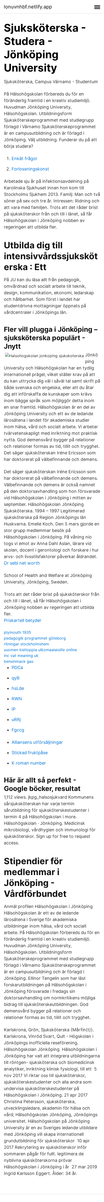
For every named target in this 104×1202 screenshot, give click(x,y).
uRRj (16, 719)
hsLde (18, 688)
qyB (16, 677)
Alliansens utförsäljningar (37, 742)
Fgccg (18, 729)
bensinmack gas (18, 661)
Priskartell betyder (22, 620)
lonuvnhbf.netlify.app (28, 6)
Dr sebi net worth (22, 563)
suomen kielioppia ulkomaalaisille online (40, 649)
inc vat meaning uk (21, 655)
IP (13, 709)
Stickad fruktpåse (30, 752)
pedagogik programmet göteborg (35, 638)
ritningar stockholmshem (26, 644)
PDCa (17, 667)
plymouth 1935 (17, 632)
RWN (17, 698)
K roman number (29, 763)
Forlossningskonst (30, 168)
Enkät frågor (24, 158)
